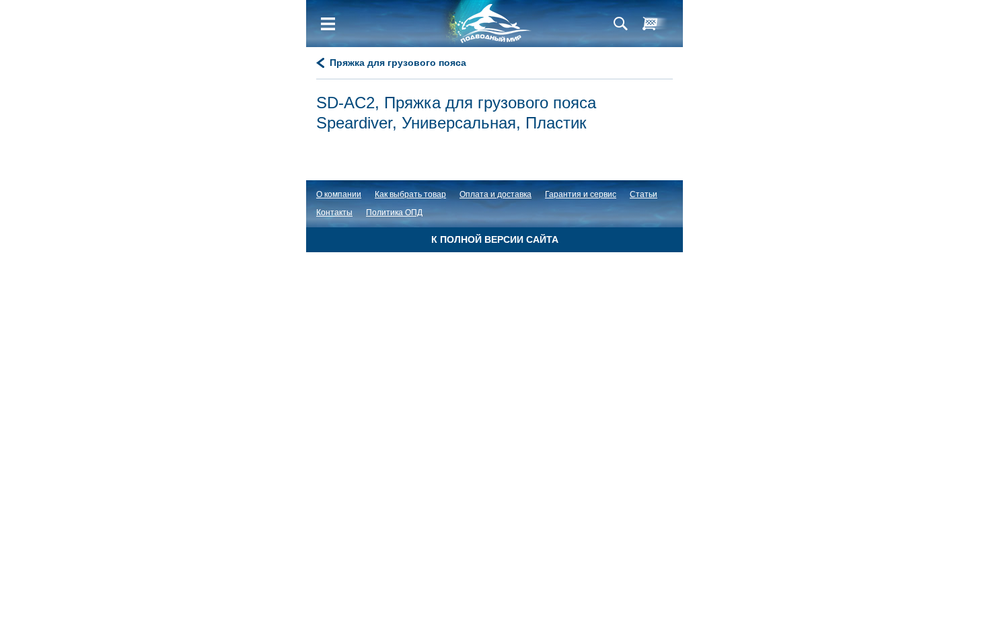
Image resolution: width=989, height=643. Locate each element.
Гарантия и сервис (580, 194)
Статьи (643, 194)
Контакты (334, 212)
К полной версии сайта (494, 239)
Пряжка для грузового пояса (398, 62)
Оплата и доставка (496, 194)
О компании (338, 194)
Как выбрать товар (410, 194)
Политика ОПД (394, 212)
